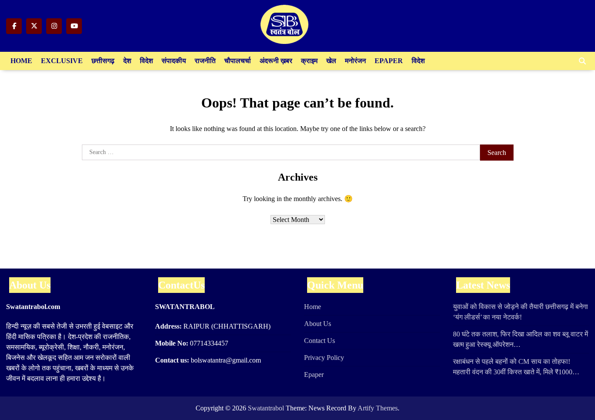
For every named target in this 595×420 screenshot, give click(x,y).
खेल (331, 60)
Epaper (389, 60)
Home (21, 60)
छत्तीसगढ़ (103, 60)
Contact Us (319, 340)
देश (127, 60)
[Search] (582, 60)
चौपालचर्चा (237, 60)
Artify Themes (378, 408)
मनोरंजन (355, 60)
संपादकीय (174, 60)
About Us (317, 323)
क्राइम (309, 60)
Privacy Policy (324, 357)
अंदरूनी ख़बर (276, 60)
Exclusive (62, 60)
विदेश (146, 60)
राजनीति (205, 60)
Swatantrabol (266, 408)
